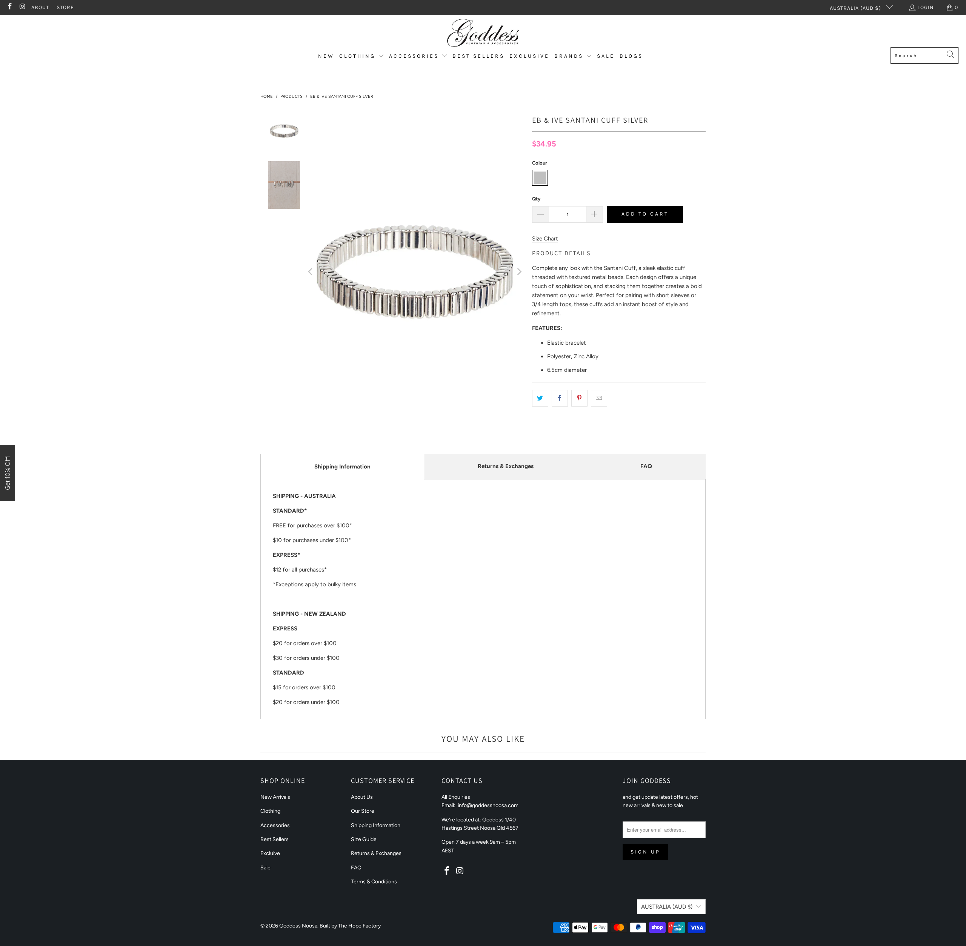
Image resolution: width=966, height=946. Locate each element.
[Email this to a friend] (599, 398)
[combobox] (924, 55)
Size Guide (364, 839)
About (40, 7)
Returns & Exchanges (506, 466)
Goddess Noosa (298, 926)
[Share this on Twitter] (540, 398)
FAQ (646, 466)
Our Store (362, 811)
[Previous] (311, 271)
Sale (265, 867)
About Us (362, 797)
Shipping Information (342, 466)
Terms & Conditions (374, 881)
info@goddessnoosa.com (488, 805)
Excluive (270, 853)
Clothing (270, 811)
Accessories (275, 825)
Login (925, 7)
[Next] (519, 271)
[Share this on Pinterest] (579, 398)
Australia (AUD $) (856, 8)
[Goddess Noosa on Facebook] (9, 7)
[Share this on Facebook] (560, 398)
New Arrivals (275, 797)
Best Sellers (274, 839)
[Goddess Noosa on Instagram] (22, 7)
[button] (361, 56)
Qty (536, 199)
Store (65, 7)
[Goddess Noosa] (483, 33)
